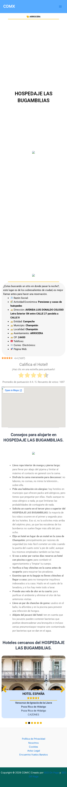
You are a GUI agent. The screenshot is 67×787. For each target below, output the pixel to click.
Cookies (33, 746)
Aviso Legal (33, 750)
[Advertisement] (33, 55)
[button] (62, 689)
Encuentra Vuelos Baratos (33, 754)
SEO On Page (51, 772)
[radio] (21, 375)
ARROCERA (35, 16)
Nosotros (33, 742)
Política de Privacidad (33, 738)
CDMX (9, 6)
